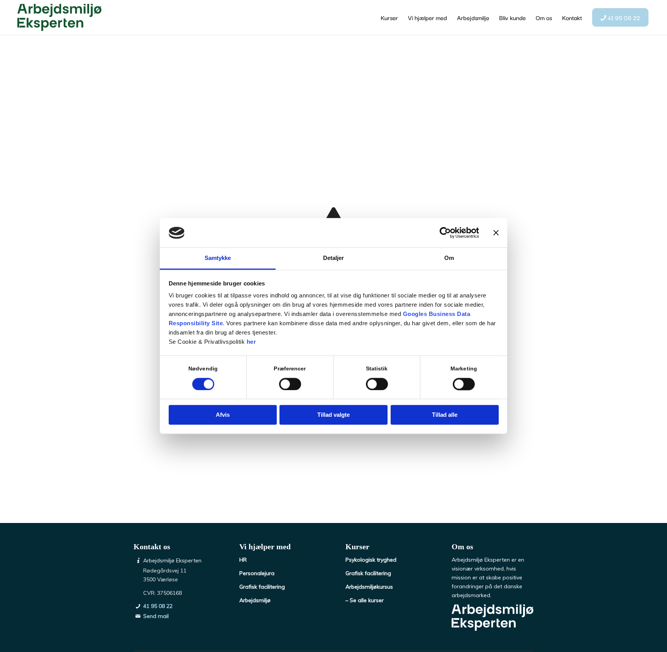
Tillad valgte (333, 415)
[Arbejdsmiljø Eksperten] (59, 17)
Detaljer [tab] (333, 258)
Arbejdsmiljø (255, 600)
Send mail (156, 616)
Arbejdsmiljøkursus (369, 586)
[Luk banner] (496, 233)
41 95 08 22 (158, 606)
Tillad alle (444, 415)
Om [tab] (449, 258)
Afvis (223, 415)
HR (243, 559)
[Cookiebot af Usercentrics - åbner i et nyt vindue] (445, 233)
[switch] (290, 384)
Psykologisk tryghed (370, 559)
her (251, 342)
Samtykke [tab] (218, 258)
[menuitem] (389, 17)
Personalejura (256, 573)
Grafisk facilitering (262, 586)
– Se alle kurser (364, 600)
